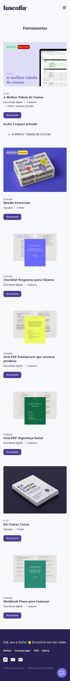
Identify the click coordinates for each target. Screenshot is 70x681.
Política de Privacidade (41, 668)
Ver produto (12, 115)
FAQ (36, 650)
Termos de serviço (14, 668)
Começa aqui (22, 650)
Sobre (45, 650)
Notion (7, 650)
